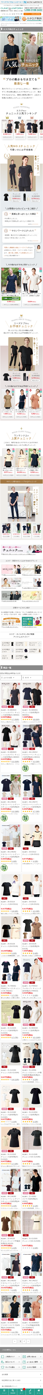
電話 (30, 1393)
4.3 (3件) (36, 762)
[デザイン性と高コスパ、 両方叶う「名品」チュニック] (19, 192)
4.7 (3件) (36, 811)
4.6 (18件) (15, 811)
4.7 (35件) (15, 719)
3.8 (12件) (15, 1080)
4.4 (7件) (14, 1332)
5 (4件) (14, 861)
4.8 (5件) (36, 719)
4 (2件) (35, 861)
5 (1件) (14, 1206)
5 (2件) (14, 953)
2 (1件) (14, 1122)
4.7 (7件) (14, 1037)
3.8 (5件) (14, 911)
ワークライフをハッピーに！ (12, 2)
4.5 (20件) (15, 762)
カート (22, 1391)
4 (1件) (14, 1290)
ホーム (38, 1393)
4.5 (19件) (36, 1037)
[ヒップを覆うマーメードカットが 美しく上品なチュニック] (20, 371)
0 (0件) (35, 995)
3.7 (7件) (14, 995)
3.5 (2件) (36, 1332)
